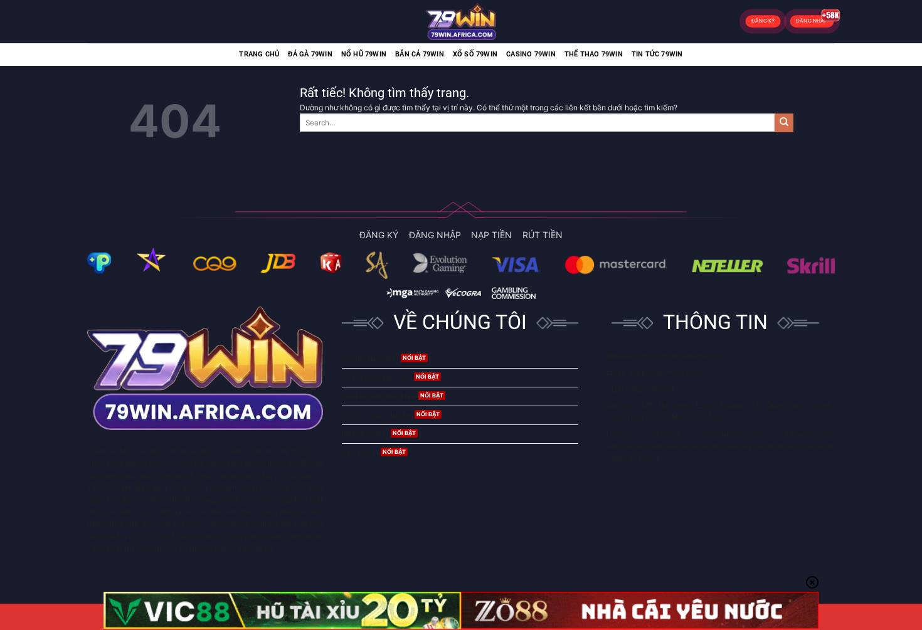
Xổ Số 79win (475, 54)
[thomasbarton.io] (461, 21)
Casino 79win (531, 54)
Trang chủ (259, 54)
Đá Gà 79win (310, 54)
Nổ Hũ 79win (363, 54)
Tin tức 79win (657, 54)
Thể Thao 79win (593, 54)
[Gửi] (784, 122)
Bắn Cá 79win (419, 54)
